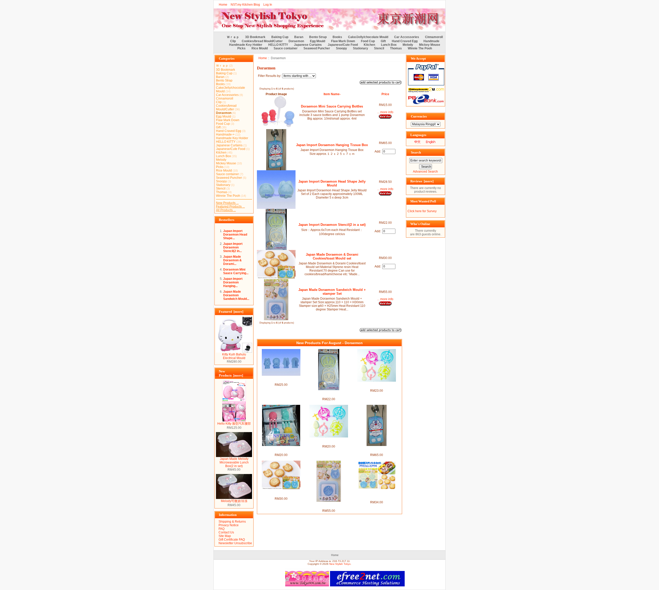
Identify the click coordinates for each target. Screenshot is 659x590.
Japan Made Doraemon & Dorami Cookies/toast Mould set (332, 256)
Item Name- (332, 94)
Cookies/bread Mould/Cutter (262, 41)
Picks (241, 48)
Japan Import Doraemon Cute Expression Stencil (376, 385)
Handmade (431, 41)
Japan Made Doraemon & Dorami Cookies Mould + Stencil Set (376, 495)
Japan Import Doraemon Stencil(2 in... (232, 247)
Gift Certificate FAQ (232, 539)
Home (223, 4)
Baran (298, 37)
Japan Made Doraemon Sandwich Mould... (236, 295)
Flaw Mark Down (343, 41)
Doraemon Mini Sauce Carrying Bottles (332, 106)
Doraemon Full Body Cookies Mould (281, 379)
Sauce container (286, 48)
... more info (385, 112)
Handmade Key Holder (245, 45)
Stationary (360, 48)
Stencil (379, 48)
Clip (233, 41)
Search (416, 152)
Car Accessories (406, 37)
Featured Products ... (230, 206)
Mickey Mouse (429, 45)
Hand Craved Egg (405, 41)
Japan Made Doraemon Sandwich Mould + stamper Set (332, 292)
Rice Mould (260, 48)
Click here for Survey (422, 211)
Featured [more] (231, 312)
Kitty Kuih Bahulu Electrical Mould (234, 356)
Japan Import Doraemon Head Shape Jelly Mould (332, 183)
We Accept (418, 58)
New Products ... (227, 203)
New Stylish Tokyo (340, 563)
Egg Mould (317, 41)
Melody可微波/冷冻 (234, 501)
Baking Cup (279, 37)
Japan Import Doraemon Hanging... (232, 282)
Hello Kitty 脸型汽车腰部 (234, 423)
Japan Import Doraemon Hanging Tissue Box (332, 145)
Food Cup (368, 41)
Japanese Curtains (308, 45)
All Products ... (226, 210)
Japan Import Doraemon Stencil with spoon (329, 441)
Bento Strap (318, 37)
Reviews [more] (421, 181)
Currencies (419, 116)
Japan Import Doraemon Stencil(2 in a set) (332, 225)
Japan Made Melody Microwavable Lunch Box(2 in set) (234, 462)
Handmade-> (225, 134)
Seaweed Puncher (317, 48)
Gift (383, 41)
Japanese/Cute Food (343, 45)
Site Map (225, 536)
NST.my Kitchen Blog (245, 4)
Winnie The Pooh (420, 48)
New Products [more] (231, 373)
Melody (408, 45)
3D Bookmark (255, 37)
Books (337, 37)
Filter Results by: (269, 76)
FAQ (221, 529)
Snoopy (341, 48)
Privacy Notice (229, 525)
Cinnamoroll (434, 37)
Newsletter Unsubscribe (235, 543)
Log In (267, 4)
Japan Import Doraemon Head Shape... (235, 234)
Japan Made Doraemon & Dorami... (232, 260)
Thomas (396, 48)
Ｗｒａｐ (233, 37)
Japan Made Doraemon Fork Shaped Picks (281, 449)
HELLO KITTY (278, 45)
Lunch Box (389, 45)
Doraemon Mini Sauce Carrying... (235, 271)
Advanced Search (425, 171)
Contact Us (226, 532)
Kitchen (369, 45)
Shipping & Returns (232, 521)
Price (385, 94)
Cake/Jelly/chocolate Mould (368, 37)
